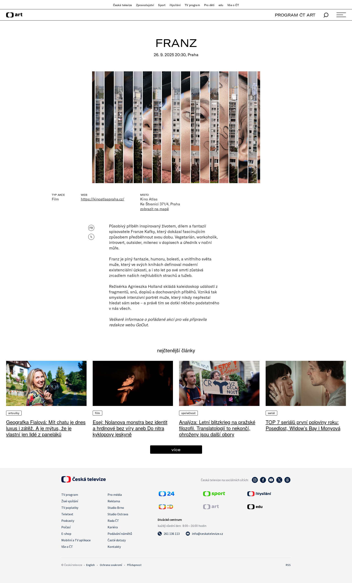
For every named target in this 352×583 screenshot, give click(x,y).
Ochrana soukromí (111, 565)
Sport (161, 5)
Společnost (188, 413)
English (90, 565)
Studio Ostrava (118, 514)
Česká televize (122, 5)
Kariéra (113, 527)
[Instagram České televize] (255, 482)
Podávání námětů (120, 534)
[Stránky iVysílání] (268, 493)
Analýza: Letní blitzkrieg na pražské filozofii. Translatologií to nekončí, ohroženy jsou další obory (217, 428)
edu (221, 5)
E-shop (66, 534)
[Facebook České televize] (263, 482)
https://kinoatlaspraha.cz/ (102, 199)
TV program (192, 5)
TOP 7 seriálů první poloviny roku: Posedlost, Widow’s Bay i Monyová (303, 425)
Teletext (67, 514)
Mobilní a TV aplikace (76, 540)
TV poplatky (69, 508)
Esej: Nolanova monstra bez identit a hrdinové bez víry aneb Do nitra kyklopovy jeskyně (130, 428)
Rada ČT (113, 521)
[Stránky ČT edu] (268, 506)
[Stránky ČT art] (211, 508)
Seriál (271, 413)
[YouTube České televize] (271, 482)
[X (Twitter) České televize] (279, 482)
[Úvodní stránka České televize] (83, 481)
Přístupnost (134, 565)
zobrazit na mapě (154, 209)
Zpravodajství (145, 5)
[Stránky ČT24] (166, 495)
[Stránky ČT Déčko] (166, 508)
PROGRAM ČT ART (295, 14)
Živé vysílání (69, 501)
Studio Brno (116, 508)
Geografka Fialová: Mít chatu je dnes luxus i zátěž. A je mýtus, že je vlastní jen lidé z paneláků (46, 428)
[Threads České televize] (287, 482)
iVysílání (175, 5)
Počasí (65, 527)
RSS (288, 565)
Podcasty (67, 521)
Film (97, 413)
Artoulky (13, 413)
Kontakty (114, 547)
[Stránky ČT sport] (214, 495)
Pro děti (209, 5)
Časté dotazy (117, 540)
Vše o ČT (233, 5)
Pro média (115, 495)
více (176, 449)
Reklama (114, 501)
